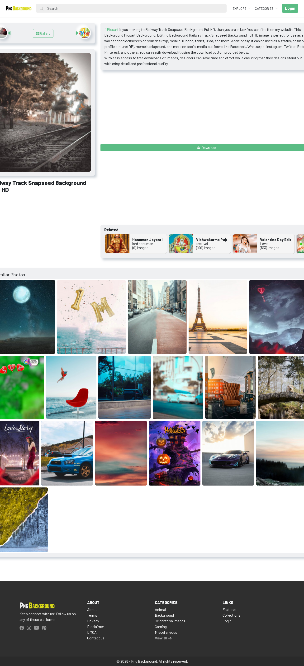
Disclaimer (95, 626)
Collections (231, 615)
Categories (264, 8)
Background (164, 615)
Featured (230, 609)
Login (227, 621)
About (92, 609)
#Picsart (111, 29)
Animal (160, 609)
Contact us (95, 638)
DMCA (92, 632)
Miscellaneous (166, 632)
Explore (240, 8)
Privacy (93, 621)
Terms (92, 615)
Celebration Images (170, 621)
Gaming (161, 626)
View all (161, 638)
